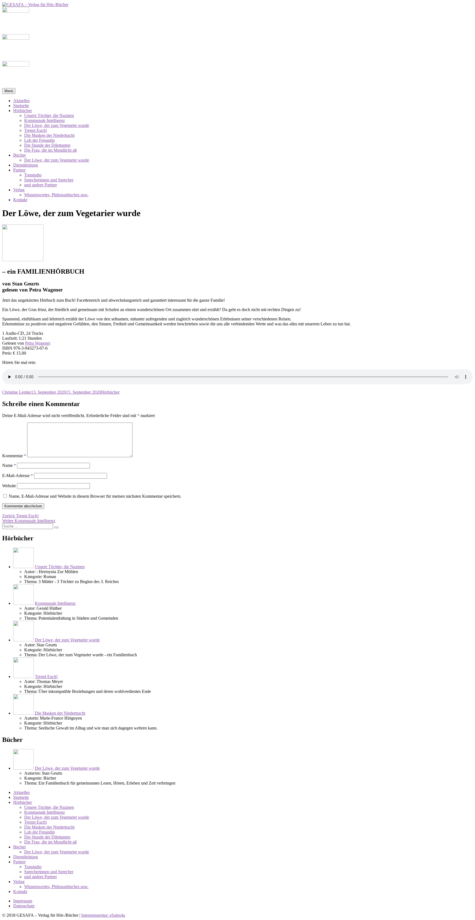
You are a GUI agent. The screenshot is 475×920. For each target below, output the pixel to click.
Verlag (18, 189)
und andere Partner (40, 185)
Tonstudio (33, 175)
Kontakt (20, 199)
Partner (19, 170)
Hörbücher (22, 110)
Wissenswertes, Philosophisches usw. (56, 194)
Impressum (22, 901)
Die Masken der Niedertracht (49, 135)
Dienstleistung (25, 165)
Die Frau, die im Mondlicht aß (50, 150)
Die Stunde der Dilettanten (47, 145)
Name (9, 465)
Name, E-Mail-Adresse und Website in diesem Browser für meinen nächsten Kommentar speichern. (95, 496)
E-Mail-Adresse (17, 475)
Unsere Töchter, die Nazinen (49, 115)
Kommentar (14, 455)
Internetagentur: (95, 915)
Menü (8, 91)
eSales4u (117, 915)
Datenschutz (24, 905)
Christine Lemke (16, 392)
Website (9, 485)
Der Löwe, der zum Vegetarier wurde (56, 125)
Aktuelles (21, 100)
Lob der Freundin (39, 140)
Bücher (19, 155)
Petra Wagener (37, 343)
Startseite (21, 105)
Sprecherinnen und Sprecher (48, 180)
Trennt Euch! (35, 130)
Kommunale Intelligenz (44, 120)
